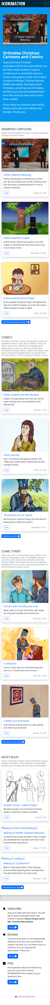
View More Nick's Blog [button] (12, 887)
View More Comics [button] (10, 536)
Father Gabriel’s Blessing (26, 38)
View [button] (6, 193)
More (12, 927)
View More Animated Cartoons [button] (15, 322)
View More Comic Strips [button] (12, 742)
